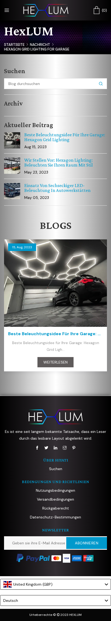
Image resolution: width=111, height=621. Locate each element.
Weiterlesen (55, 362)
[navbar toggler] (6, 10)
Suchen (55, 468)
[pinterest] (74, 448)
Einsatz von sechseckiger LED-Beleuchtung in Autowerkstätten (57, 188)
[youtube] (55, 448)
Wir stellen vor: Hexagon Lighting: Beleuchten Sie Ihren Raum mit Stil (58, 162)
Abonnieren (86, 543)
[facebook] (37, 448)
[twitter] (46, 448)
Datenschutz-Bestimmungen (55, 517)
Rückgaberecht (55, 508)
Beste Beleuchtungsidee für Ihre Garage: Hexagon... (55, 334)
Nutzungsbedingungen (55, 490)
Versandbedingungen (55, 499)
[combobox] (55, 584)
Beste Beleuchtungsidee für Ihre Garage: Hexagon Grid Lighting (64, 137)
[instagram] (65, 448)
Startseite (14, 44)
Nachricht (40, 44)
